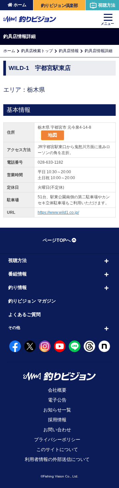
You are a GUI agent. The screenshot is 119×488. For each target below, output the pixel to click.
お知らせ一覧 (57, 409)
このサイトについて (57, 449)
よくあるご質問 (24, 314)
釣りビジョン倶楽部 (59, 5)
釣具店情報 (69, 51)
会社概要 (57, 390)
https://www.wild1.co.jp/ (58, 212)
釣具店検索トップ (37, 51)
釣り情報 (17, 287)
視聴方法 (106, 5)
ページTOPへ (57, 240)
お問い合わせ (57, 429)
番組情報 (17, 274)
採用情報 (57, 419)
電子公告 (57, 400)
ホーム (20, 4)
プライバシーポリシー (57, 439)
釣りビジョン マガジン (32, 301)
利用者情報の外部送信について (57, 459)
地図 (52, 135)
